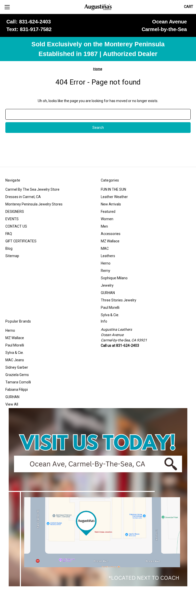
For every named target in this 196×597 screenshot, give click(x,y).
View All (11, 404)
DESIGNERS (14, 212)
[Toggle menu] (7, 7)
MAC (105, 248)
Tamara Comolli (18, 382)
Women (107, 219)
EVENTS (12, 219)
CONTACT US (16, 226)
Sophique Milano (114, 278)
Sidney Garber (16, 367)
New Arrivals (111, 204)
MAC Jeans (14, 360)
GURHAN (108, 293)
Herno (106, 263)
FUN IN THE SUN (113, 189)
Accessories (110, 234)
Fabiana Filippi (16, 389)
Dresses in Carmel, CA (23, 197)
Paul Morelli (110, 308)
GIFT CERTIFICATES (20, 241)
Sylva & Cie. (110, 315)
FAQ (8, 234)
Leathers (108, 256)
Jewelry (107, 285)
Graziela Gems (17, 375)
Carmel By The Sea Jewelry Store (32, 189)
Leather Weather (114, 197)
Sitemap (12, 256)
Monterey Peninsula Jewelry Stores (34, 204)
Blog (9, 248)
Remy (105, 271)
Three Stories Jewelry (118, 300)
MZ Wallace (110, 241)
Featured (108, 212)
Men (104, 226)
